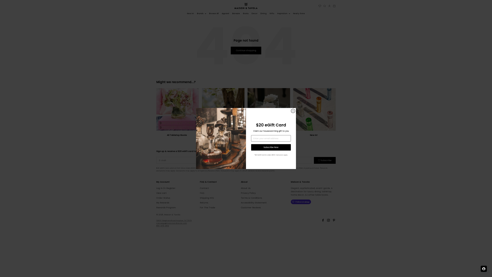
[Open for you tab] (484, 269)
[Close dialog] (293, 111)
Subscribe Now (271, 147)
